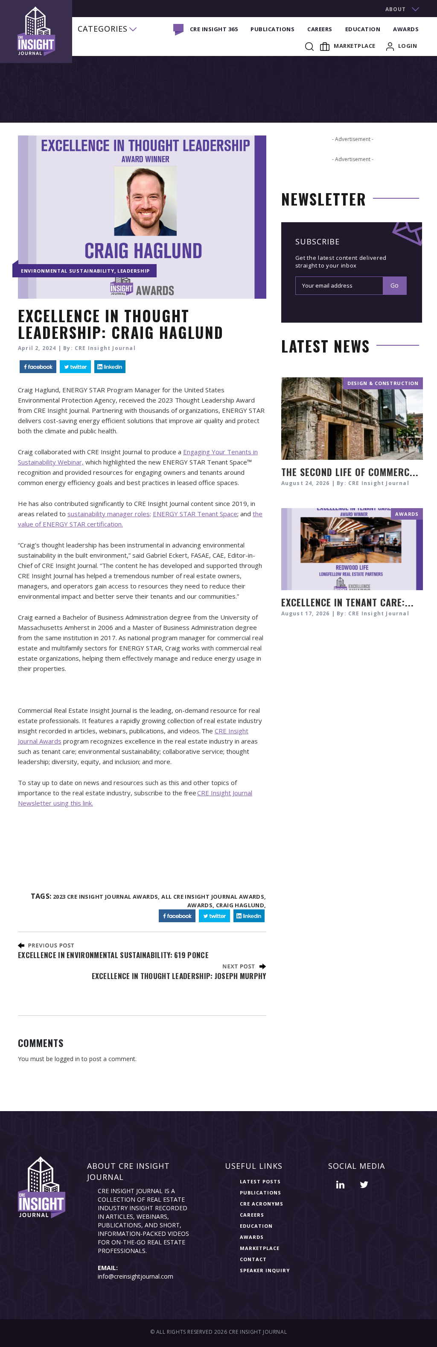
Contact (253, 1259)
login (407, 46)
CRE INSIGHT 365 (214, 29)
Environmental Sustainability (67, 271)
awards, (201, 905)
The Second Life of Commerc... (350, 472)
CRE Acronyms (261, 1203)
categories (103, 29)
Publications (272, 29)
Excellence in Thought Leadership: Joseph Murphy (179, 976)
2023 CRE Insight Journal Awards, (106, 896)
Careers (319, 29)
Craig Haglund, (241, 905)
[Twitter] (75, 367)
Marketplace (355, 46)
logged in (67, 1059)
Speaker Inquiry (265, 1270)
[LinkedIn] (110, 367)
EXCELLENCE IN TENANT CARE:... (347, 602)
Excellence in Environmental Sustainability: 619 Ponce (113, 955)
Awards (406, 29)
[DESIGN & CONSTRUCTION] (352, 418)
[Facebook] (38, 367)
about (395, 9)
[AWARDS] (352, 548)
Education (363, 29)
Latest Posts (260, 1181)
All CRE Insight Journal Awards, (213, 896)
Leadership (133, 271)
